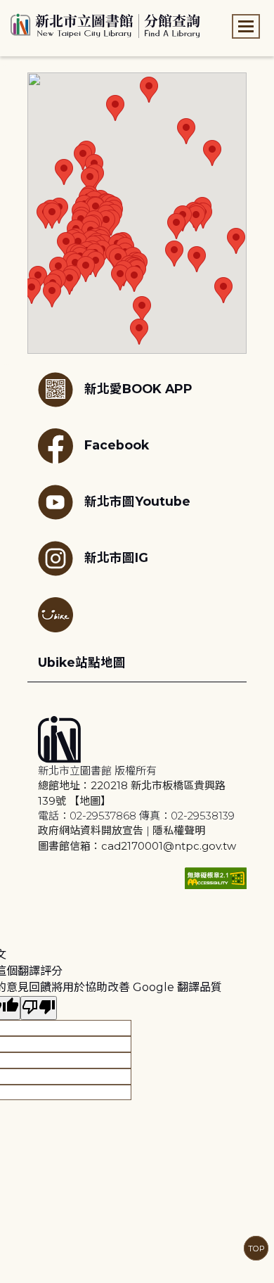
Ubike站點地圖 (82, 662)
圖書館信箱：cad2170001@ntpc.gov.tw (137, 846)
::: (7, 9)
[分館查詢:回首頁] (105, 24)
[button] (64, 172)
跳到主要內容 (35, 9)
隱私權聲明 (178, 830)
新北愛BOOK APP (138, 388)
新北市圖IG (116, 556)
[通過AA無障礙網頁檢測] (216, 878)
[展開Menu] (246, 26)
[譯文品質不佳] (38, 1008)
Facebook (116, 444)
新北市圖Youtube (137, 500)
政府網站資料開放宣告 (90, 830)
